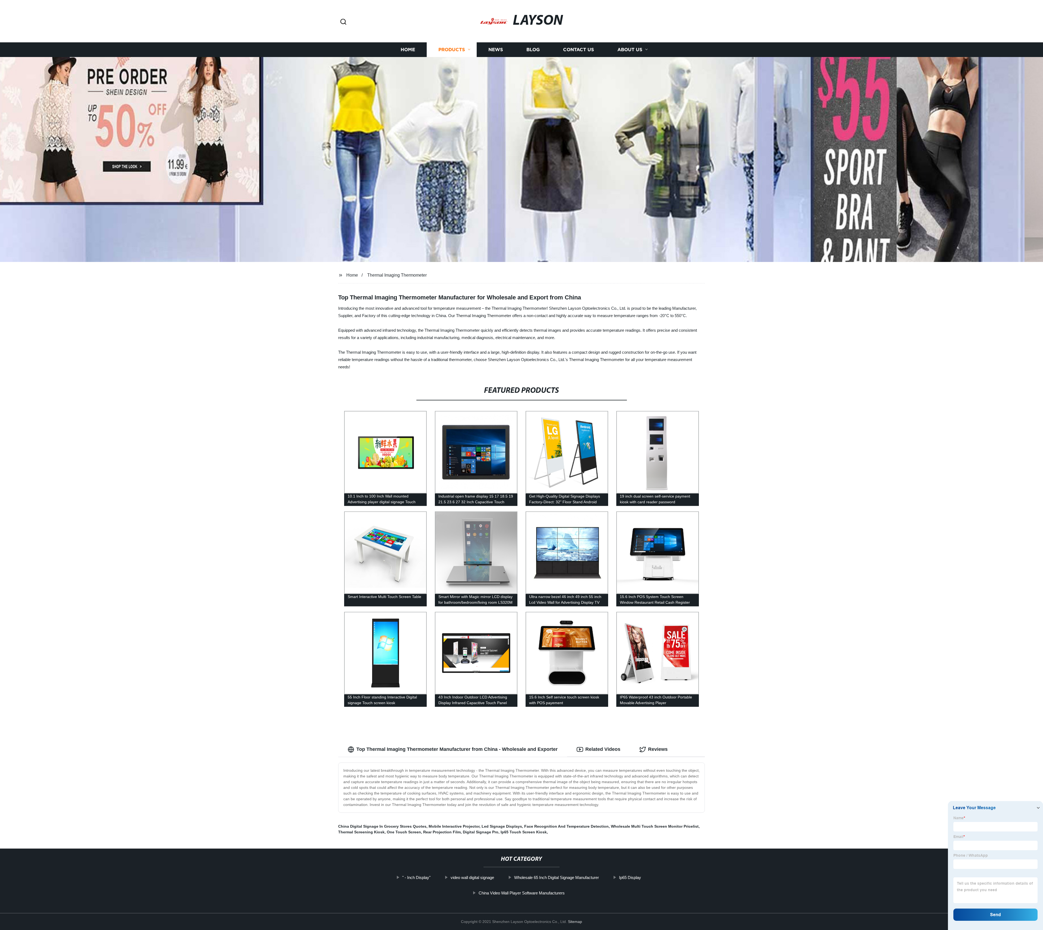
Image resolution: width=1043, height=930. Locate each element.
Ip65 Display (630, 877)
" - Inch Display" (416, 877)
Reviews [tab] (658, 749)
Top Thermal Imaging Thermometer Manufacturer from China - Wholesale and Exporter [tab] (457, 749)
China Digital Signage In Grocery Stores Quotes (382, 826)
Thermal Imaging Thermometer (397, 275)
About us (629, 49)
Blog (533, 49)
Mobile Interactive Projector (454, 826)
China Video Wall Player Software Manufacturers (522, 893)
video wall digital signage (472, 877)
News (495, 49)
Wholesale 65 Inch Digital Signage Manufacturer (556, 877)
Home (408, 49)
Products (451, 49)
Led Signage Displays (502, 826)
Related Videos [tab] (602, 749)
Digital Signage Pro (480, 832)
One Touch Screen (404, 832)
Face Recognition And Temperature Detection (566, 826)
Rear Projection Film (442, 832)
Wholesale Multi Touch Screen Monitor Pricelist (655, 826)
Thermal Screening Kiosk (361, 832)
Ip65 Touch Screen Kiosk (524, 832)
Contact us (578, 49)
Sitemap (575, 921)
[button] (343, 22)
